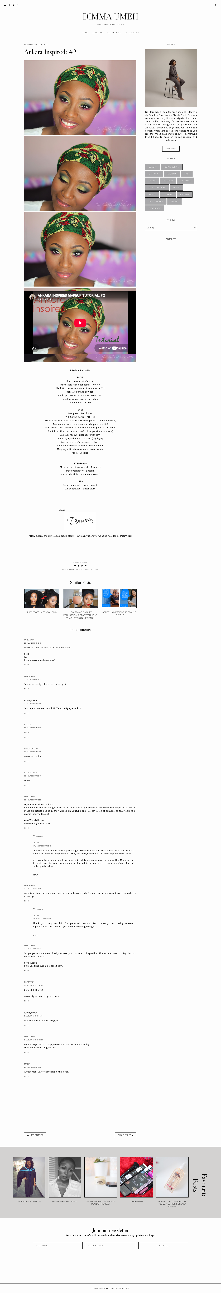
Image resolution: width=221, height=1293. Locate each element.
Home (85, 32)
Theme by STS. (122, 1288)
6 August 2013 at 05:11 (42, 919)
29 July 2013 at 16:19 (32, 679)
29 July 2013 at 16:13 (32, 643)
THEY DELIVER (156, 201)
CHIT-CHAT (154, 174)
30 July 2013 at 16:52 (32, 800)
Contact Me (114, 32)
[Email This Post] (86, 565)
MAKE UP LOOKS (91, 569)
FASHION (171, 174)
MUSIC (176, 187)
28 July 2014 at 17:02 (32, 1067)
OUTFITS (168, 194)
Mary (27, 1064)
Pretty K (28, 982)
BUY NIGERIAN (172, 167)
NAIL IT (152, 194)
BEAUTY (72, 569)
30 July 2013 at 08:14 (32, 776)
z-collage (155, 208)
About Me (97, 32)
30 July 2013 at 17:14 (32, 888)
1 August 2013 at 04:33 (33, 985)
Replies (39, 836)
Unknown (29, 640)
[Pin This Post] (82, 565)
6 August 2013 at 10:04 (33, 1016)
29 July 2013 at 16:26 (32, 704)
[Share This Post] (78, 565)
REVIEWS (184, 194)
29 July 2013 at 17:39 (32, 728)
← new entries (35, 1135)
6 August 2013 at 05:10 (42, 846)
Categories (131, 32)
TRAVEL (174, 201)
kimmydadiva (31, 749)
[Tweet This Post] (75, 565)
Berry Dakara (32, 772)
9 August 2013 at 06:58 (33, 1040)
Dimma (36, 842)
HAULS (152, 180)
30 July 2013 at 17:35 (32, 949)
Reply (26, 665)
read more (171, 149)
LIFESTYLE (186, 180)
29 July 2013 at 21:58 (32, 752)
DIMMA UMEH (110, 16)
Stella (28, 724)
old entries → (125, 1135)
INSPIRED (80, 569)
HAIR (186, 174)
